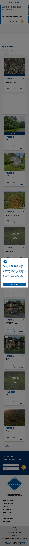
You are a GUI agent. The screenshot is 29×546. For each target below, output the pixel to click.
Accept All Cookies (14, 284)
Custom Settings (14, 280)
